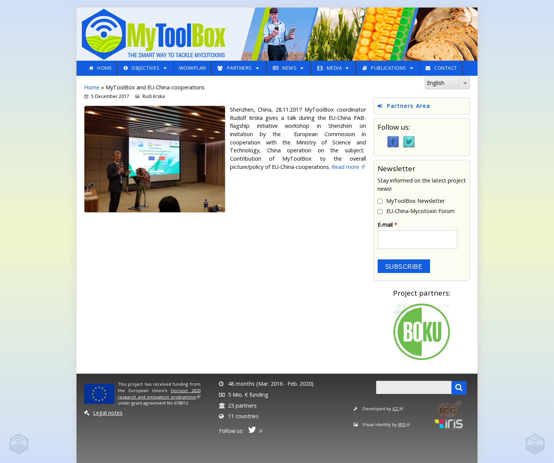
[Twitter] (409, 141)
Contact (445, 67)
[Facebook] (393, 141)
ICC (395, 408)
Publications (388, 67)
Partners (239, 67)
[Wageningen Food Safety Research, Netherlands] (421, 308)
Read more (346, 166)
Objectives (145, 67)
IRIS (402, 424)
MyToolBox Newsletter (415, 200)
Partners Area (408, 105)
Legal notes (107, 412)
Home (104, 67)
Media (334, 67)
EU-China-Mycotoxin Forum (420, 211)
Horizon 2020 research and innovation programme (159, 394)
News (289, 67)
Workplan (192, 67)
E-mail (387, 224)
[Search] (459, 388)
